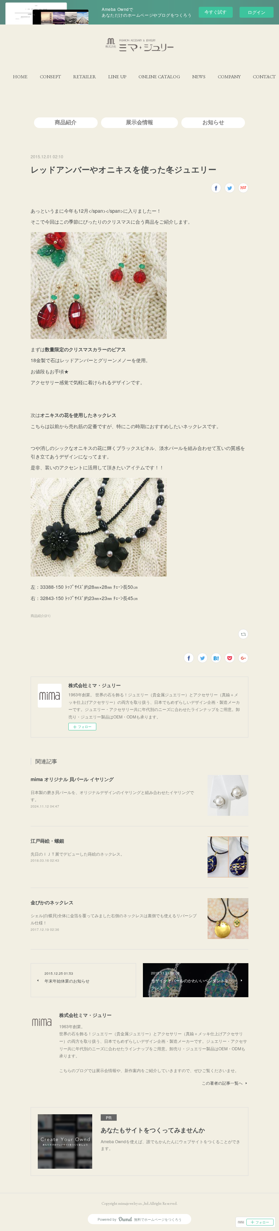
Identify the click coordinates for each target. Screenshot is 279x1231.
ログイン (256, 12)
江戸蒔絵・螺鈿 (47, 840)
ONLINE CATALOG (159, 77)
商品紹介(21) (40, 615)
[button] (20, 76)
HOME (20, 77)
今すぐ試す (215, 12)
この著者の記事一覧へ (222, 1083)
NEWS (199, 77)
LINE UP (117, 77)
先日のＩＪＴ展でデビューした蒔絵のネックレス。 (78, 854)
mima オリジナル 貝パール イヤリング (72, 779)
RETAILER (84, 77)
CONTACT (264, 77)
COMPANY (229, 77)
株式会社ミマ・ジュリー (85, 1014)
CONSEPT (50, 77)
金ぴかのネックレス (52, 902)
